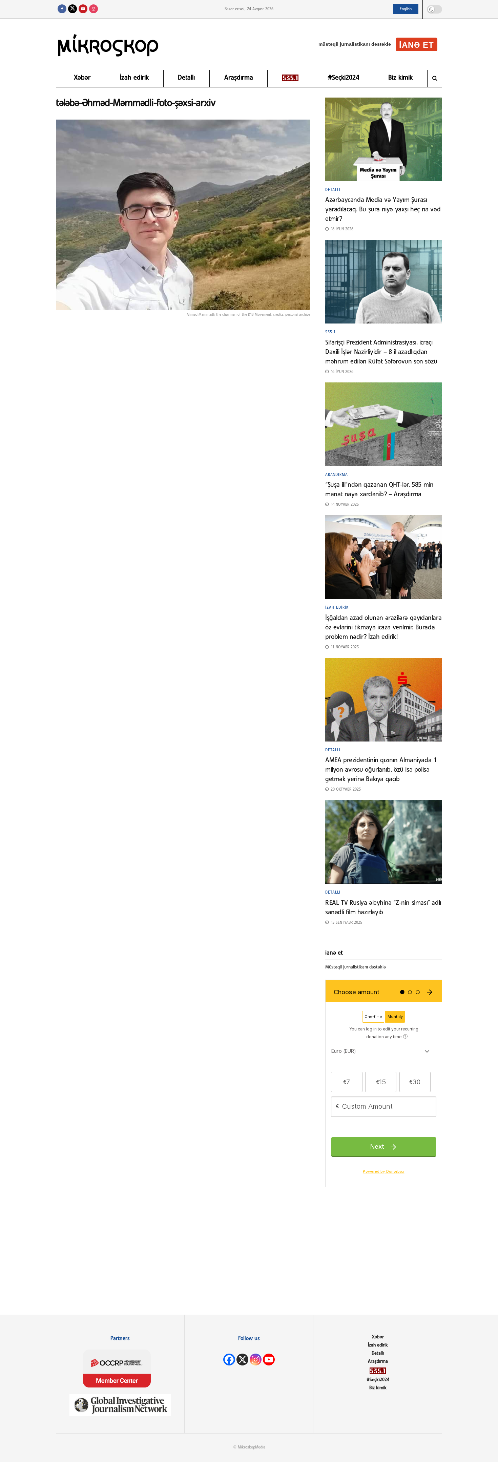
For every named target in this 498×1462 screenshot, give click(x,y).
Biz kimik (400, 78)
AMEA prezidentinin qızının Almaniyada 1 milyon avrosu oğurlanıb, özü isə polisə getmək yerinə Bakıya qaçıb (380, 769)
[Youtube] (269, 1359)
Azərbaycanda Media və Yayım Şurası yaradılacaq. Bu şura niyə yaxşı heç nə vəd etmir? (382, 209)
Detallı (186, 78)
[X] (242, 1359)
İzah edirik (134, 78)
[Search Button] (434, 78)
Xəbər (82, 78)
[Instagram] (256, 1359)
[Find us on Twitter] (72, 9)
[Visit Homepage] (108, 44)
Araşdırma (238, 78)
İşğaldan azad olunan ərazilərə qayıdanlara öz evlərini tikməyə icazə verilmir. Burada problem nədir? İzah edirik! (383, 627)
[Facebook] (229, 1359)
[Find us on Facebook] (62, 9)
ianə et (416, 44)
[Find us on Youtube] (83, 9)
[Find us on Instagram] (93, 9)
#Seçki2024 (343, 78)
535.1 (330, 332)
